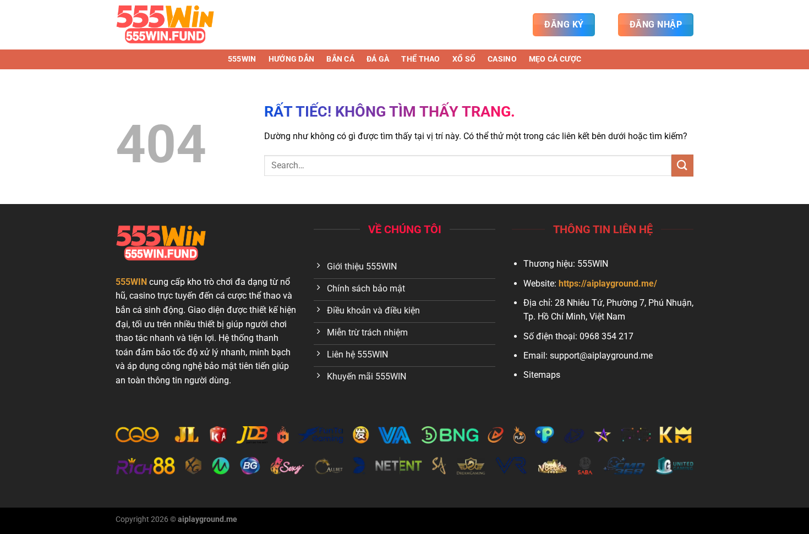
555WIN (242, 59)
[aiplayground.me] (171, 24)
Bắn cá (340, 59)
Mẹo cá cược (555, 59)
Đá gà (378, 59)
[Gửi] (682, 165)
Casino (502, 59)
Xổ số (463, 59)
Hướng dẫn (292, 59)
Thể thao (420, 59)
